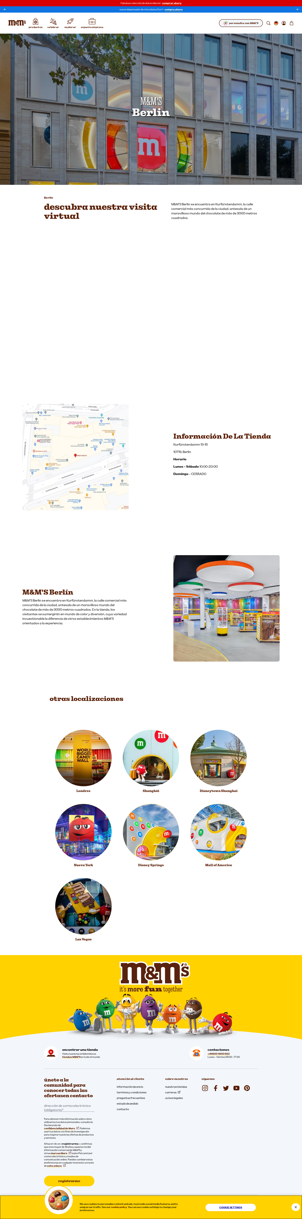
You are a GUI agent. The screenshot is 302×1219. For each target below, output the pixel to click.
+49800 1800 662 (219, 1053)
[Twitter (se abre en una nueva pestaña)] (226, 1088)
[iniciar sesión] (283, 23)
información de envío (130, 1086)
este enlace (54, 1165)
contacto (123, 1109)
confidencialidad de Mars (59, 1128)
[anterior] (4, 9)
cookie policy (119, 1207)
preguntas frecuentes (131, 1097)
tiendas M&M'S (71, 1057)
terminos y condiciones (131, 1092)
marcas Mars (59, 1153)
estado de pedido (127, 1103)
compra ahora (174, 9)
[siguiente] (297, 9)
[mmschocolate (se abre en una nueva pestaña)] (205, 1088)
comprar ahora (171, 3)
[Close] (296, 1207)
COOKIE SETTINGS (230, 1207)
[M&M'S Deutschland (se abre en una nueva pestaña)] (236, 1088)
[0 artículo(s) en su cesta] (291, 23)
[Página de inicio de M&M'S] (17, 23)
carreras (171, 1092)
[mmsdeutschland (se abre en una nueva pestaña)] (215, 1088)
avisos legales (174, 1097)
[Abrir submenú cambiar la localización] (276, 23)
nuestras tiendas (176, 1086)
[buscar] (268, 23)
